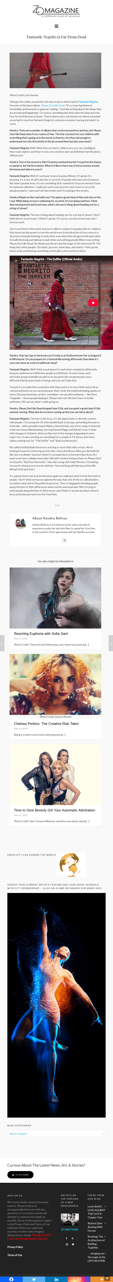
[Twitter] (64, 540)
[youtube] (73, 1244)
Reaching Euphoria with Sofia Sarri (41, 634)
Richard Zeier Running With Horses (95, 1227)
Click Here (22, 1175)
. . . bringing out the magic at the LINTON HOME (96, 1257)
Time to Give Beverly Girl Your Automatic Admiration (54, 810)
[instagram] (67, 1244)
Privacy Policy (15, 1247)
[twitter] (72, 1238)
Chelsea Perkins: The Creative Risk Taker (46, 724)
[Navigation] (56, 26)
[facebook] (66, 1238)
